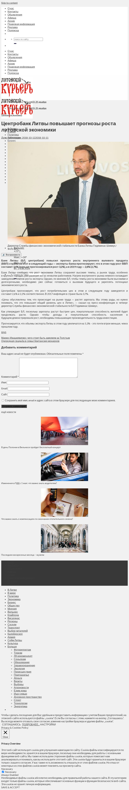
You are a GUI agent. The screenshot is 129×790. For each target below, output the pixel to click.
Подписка (13, 30)
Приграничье (21, 674)
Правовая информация (21, 24)
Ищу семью (20, 693)
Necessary (10, 771)
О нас (11, 8)
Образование (22, 662)
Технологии (20, 703)
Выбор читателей (18, 630)
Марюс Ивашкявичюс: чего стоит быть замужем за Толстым (35, 337)
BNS (3, 332)
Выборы (19, 684)
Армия (11, 636)
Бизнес (12, 140)
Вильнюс (19, 247)
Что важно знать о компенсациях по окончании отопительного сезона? (37, 519)
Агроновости (21, 687)
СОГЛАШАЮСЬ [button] (11, 724)
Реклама (13, 27)
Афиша (12, 17)
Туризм (18, 652)
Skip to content (9, 2)
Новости (8, 115)
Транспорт (14, 627)
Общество (14, 605)
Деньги (18, 677)
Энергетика (20, 706)
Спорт (17, 699)
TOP (2, 115)
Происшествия (22, 671)
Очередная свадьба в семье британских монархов (30, 340)
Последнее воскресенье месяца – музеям (23, 554)
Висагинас (14, 618)
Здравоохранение (24, 665)
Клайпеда (13, 614)
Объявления (15, 14)
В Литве (12, 589)
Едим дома (20, 690)
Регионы (13, 621)
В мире (12, 592)
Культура (13, 643)
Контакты (13, 11)
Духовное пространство (28, 696)
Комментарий (10, 376)
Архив (11, 20)
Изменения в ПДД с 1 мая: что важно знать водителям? (29, 483)
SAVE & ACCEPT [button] (10, 787)
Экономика (17, 115)
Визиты (18, 681)
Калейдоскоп (15, 633)
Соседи (12, 624)
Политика (13, 134)
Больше (12, 646)
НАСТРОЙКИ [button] (48, 724)
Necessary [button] (7, 768)
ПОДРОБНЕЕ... (31, 724)
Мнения (12, 608)
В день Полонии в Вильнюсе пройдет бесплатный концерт (31, 447)
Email (4, 388)
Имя (3, 382)
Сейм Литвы (15, 640)
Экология (19, 668)
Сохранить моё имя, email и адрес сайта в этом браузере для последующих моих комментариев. (60, 400)
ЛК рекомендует (23, 655)
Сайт (4, 394)
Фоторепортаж (22, 649)
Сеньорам (20, 659)
